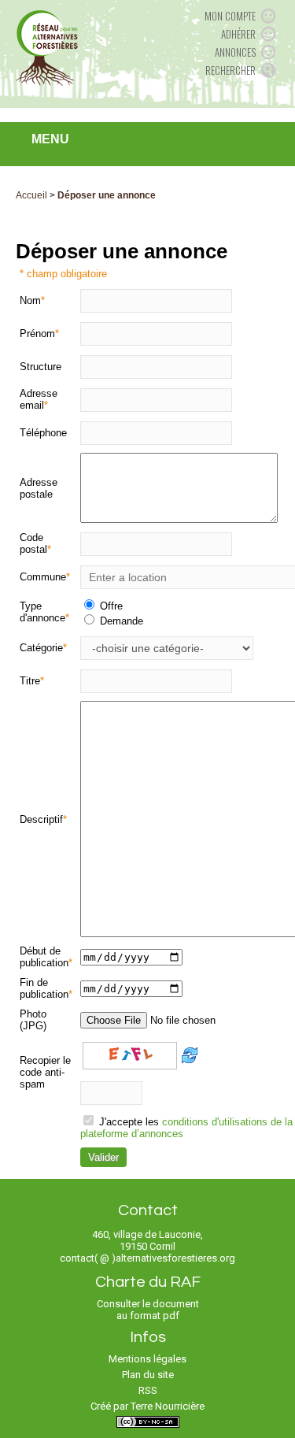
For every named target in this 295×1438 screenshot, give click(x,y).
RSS (147, 1390)
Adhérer (238, 34)
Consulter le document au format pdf (148, 1309)
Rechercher (230, 70)
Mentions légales (147, 1359)
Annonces (235, 52)
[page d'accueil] (47, 47)
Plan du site (148, 1375)
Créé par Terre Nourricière (147, 1406)
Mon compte (230, 16)
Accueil (31, 195)
